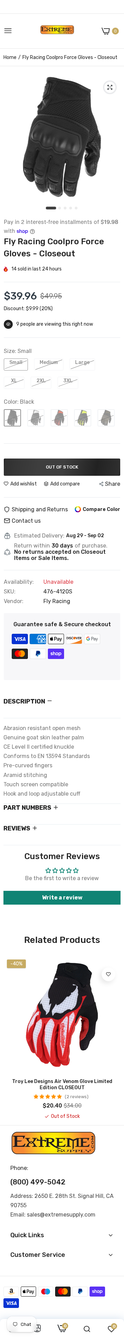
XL (14, 381)
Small (15, 362)
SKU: (10, 592)
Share (112, 484)
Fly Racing (56, 601)
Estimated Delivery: (39, 536)
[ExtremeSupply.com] (57, 31)
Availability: (19, 582)
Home (10, 57)
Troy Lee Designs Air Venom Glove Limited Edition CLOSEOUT (62, 1085)
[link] (108, 974)
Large (82, 362)
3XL (68, 381)
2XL (41, 381)
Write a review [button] (62, 897)
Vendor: (13, 601)
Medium (49, 362)
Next (112, 1037)
